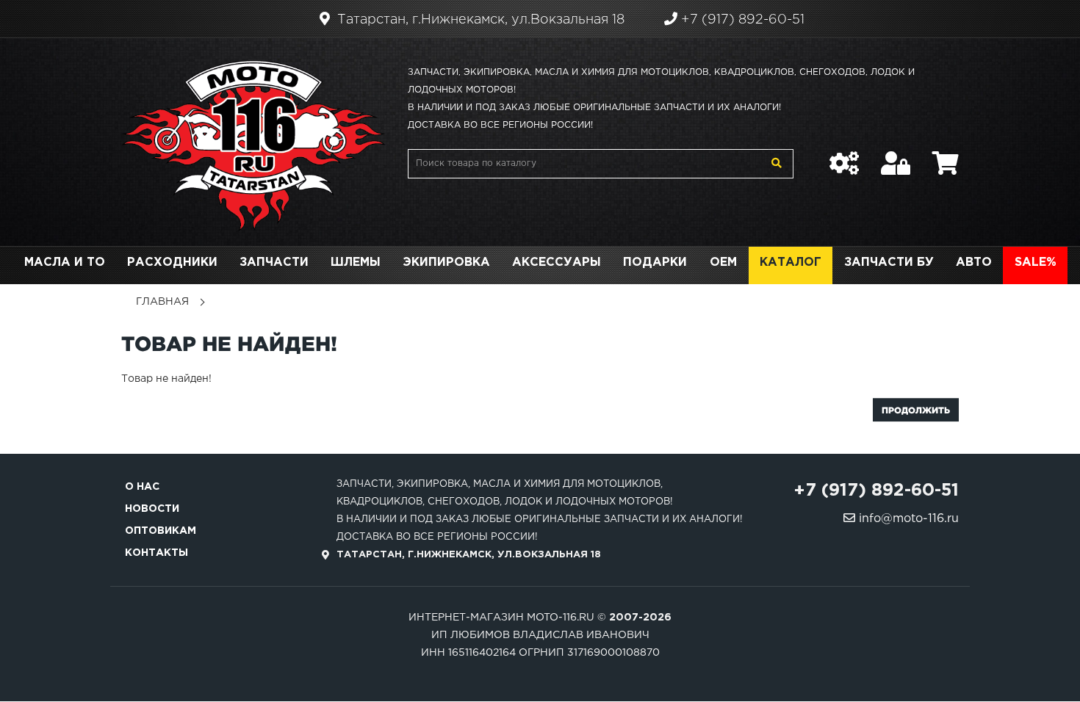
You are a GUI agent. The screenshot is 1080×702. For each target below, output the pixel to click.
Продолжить (916, 410)
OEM (723, 262)
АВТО (974, 262)
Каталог (790, 262)
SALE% (1035, 262)
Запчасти (274, 262)
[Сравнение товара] (844, 156)
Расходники (172, 262)
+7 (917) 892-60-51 (740, 20)
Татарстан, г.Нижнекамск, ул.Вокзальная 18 (479, 20)
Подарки (655, 262)
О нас (142, 486)
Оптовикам (160, 530)
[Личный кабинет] (895, 156)
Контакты (156, 553)
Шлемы (356, 262)
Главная (162, 301)
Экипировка (446, 262)
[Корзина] (945, 156)
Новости (152, 508)
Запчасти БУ (889, 262)
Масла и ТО (64, 262)
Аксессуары (556, 262)
